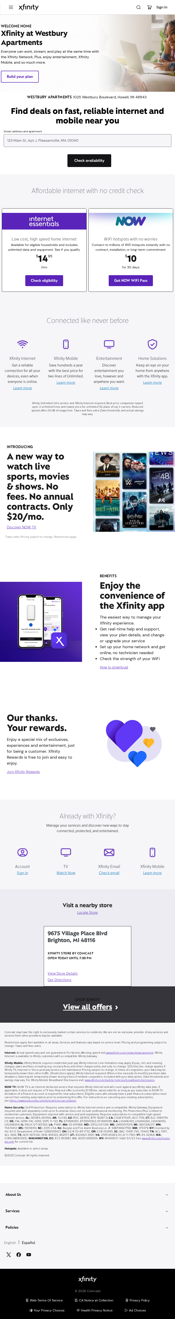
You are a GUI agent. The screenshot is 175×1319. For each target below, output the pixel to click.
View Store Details (63, 974)
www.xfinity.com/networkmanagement (129, 1053)
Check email (109, 873)
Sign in (22, 873)
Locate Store (87, 913)
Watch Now (66, 873)
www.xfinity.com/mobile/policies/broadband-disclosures (119, 1080)
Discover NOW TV (21, 527)
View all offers (87, 1006)
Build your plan (20, 76)
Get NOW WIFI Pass (130, 280)
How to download (114, 667)
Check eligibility (44, 280)
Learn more (22, 388)
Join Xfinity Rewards (23, 772)
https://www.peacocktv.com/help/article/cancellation (43, 1101)
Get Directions (59, 980)
